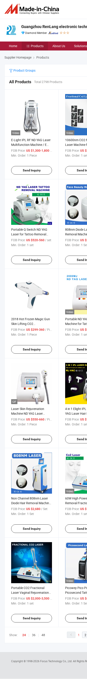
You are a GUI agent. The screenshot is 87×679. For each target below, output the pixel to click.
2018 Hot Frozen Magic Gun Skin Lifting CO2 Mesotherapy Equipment (30, 324)
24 (24, 635)
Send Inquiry (32, 170)
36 (33, 635)
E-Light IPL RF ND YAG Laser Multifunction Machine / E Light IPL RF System (31, 144)
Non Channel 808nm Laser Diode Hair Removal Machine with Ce (31, 503)
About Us (58, 46)
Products (37, 46)
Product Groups (24, 70)
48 (43, 635)
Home (13, 46)
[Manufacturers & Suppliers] (32, 9)
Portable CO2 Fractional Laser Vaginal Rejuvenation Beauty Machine (30, 592)
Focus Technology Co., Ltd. (56, 661)
